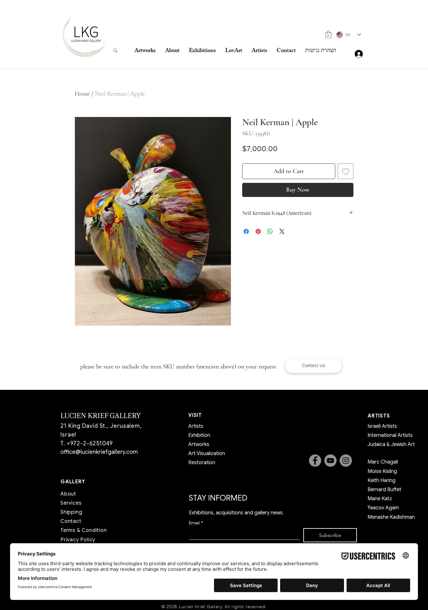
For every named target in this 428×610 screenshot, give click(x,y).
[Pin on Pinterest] (258, 231)
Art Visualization (206, 453)
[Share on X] (282, 231)
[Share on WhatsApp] (270, 231)
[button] (328, 34)
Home (82, 94)
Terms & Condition (83, 530)
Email (196, 523)
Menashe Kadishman (391, 517)
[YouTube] (330, 460)
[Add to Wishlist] (345, 171)
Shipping (71, 512)
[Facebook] (315, 460)
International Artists (390, 435)
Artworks (198, 444)
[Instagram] (346, 460)
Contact (70, 521)
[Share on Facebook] (246, 231)
